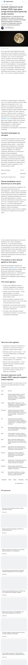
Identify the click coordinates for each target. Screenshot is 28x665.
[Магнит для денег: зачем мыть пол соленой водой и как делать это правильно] (14, 545)
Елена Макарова (9, 27)
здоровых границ (13, 267)
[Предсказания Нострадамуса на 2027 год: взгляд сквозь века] (14, 524)
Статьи (10, 4)
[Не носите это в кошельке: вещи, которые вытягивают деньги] (14, 503)
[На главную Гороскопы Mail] (9, 1)
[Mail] (4, 1)
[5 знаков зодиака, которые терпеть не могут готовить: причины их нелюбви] (14, 628)
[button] (14, 39)
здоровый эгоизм (5, 118)
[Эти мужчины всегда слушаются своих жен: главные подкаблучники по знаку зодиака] (14, 566)
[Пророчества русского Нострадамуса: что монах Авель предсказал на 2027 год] (14, 607)
